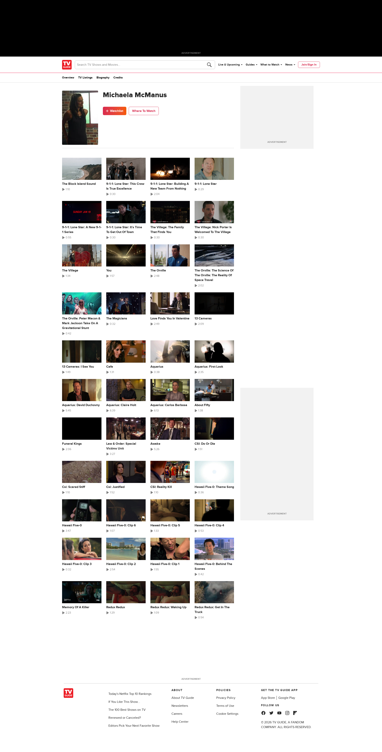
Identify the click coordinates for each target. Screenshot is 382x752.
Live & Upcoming (229, 64)
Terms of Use (225, 706)
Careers (177, 714)
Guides (250, 64)
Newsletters (180, 706)
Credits (118, 77)
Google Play (286, 698)
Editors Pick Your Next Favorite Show (134, 726)
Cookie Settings (227, 714)
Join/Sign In (309, 64)
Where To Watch (143, 111)
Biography (102, 77)
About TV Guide (183, 698)
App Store (268, 698)
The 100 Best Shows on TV (127, 710)
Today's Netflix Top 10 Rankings (129, 694)
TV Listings (85, 77)
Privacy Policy (225, 698)
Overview (68, 77)
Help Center (180, 722)
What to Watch (269, 64)
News (288, 64)
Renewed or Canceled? (124, 718)
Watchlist (116, 111)
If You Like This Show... (124, 702)
